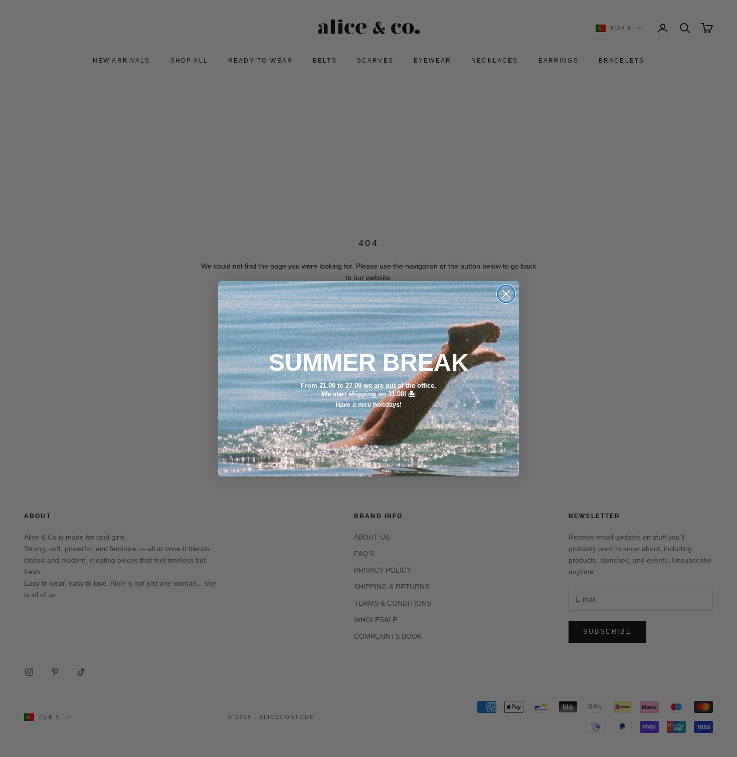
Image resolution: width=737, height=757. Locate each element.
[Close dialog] (506, 294)
